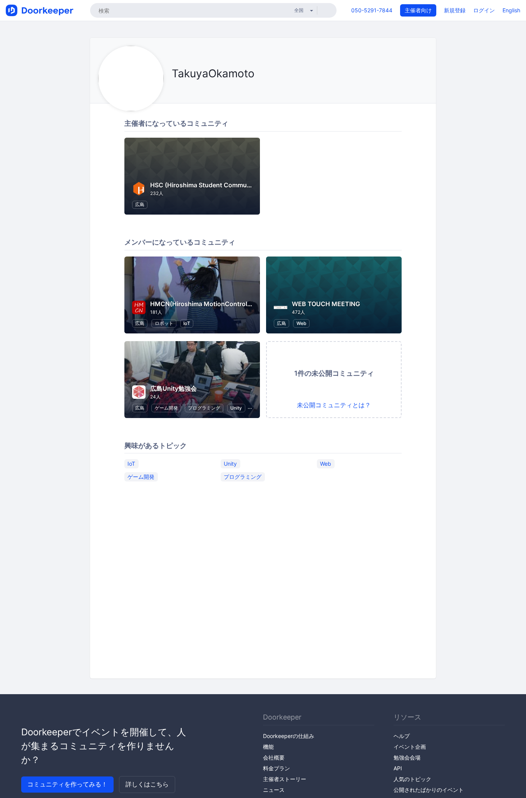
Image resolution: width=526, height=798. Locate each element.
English (511, 10)
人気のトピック (412, 779)
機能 (268, 746)
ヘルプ (402, 736)
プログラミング (204, 408)
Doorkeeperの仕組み (288, 736)
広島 (139, 204)
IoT (186, 323)
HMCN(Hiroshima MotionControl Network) (213, 304)
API (398, 768)
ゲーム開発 (166, 408)
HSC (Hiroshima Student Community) (205, 185)
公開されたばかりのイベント (429, 789)
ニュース (274, 789)
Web (302, 323)
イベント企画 (410, 746)
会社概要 (274, 757)
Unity (236, 408)
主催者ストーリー (284, 779)
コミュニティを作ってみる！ (67, 784)
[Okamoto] (174, 91)
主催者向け (418, 10)
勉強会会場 (407, 757)
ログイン (484, 10)
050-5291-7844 (371, 10)
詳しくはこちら (147, 784)
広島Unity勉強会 (173, 388)
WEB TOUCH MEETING (326, 304)
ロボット (164, 323)
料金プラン (276, 768)
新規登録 (455, 10)
